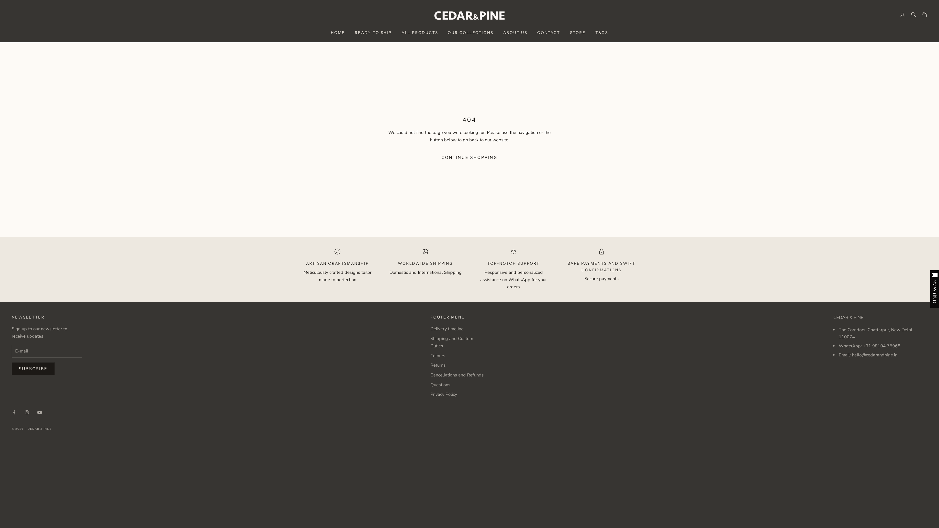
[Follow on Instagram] (26, 412)
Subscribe (33, 369)
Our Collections (470, 32)
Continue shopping (469, 157)
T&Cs (601, 32)
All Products (420, 32)
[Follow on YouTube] (39, 412)
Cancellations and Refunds (457, 375)
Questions (440, 385)
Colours (437, 356)
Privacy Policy (443, 394)
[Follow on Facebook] (14, 412)
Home (338, 32)
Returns (438, 365)
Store (578, 32)
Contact (548, 32)
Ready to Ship (373, 32)
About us (515, 32)
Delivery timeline (447, 329)
